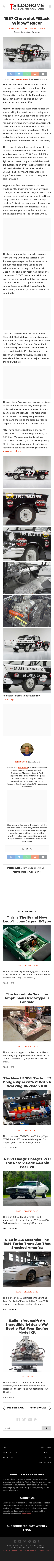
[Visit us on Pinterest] (29, 1541)
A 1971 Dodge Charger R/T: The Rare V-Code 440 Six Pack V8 (27, 1163)
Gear (31, 1377)
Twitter (46, 1453)
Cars (24, 28)
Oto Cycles (38, 1408)
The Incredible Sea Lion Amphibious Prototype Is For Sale (27, 998)
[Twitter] (30, 848)
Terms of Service (29, 1551)
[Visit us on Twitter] (24, 1541)
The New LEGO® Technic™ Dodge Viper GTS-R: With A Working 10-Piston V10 (27, 1082)
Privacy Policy (10, 1551)
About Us (8, 1458)
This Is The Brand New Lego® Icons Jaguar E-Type (27, 919)
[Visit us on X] (24, 1419)
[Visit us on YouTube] (19, 1541)
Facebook (45, 1448)
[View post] (27, 943)
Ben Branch (22, 79)
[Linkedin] (27, 848)
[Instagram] (23, 848)
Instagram (45, 1463)
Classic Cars (31, 965)
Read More (9, 983)
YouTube (46, 1458)
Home (6, 1448)
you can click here (12, 451)
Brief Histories (11, 1453)
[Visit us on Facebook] (18, 1419)
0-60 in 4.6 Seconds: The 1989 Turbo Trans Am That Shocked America (27, 1244)
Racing (33, 28)
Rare (42, 28)
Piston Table (16, 1408)
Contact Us (45, 1551)
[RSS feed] (4, 6)
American (14, 28)
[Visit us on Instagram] (30, 1419)
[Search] (46, 1428)
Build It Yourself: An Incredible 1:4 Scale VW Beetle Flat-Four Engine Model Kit (27, 1326)
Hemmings (8, 699)
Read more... (27, 1513)
